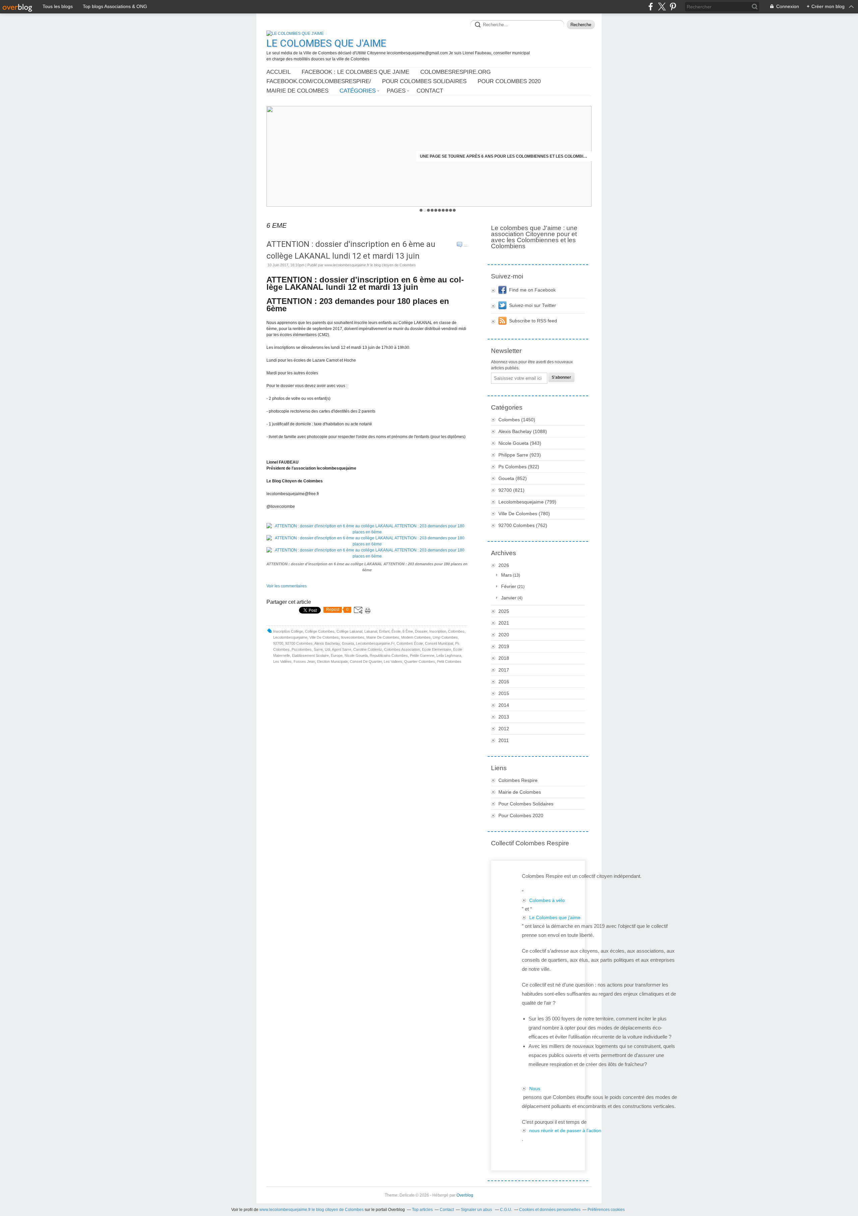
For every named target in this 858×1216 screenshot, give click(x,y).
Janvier (508, 597)
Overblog (464, 1195)
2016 (503, 681)
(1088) (522, 431)
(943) (519, 443)
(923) (519, 455)
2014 (503, 705)
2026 (503, 565)
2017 (503, 670)
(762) (522, 525)
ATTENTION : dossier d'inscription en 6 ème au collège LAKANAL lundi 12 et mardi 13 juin (350, 250)
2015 (503, 693)
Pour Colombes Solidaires (424, 81)
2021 (503, 623)
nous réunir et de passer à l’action (565, 1130)
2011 (503, 740)
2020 (503, 634)
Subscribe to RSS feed (533, 320)
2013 (503, 717)
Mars (506, 575)
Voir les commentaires (286, 586)
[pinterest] (673, 6)
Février (508, 586)
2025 (503, 611)
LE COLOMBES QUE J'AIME (326, 43)
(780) (524, 513)
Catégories (358, 91)
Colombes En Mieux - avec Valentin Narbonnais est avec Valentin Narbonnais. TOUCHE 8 (504, 156)
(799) (527, 502)
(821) (511, 490)
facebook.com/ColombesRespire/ (318, 81)
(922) (518, 466)
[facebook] (651, 6)
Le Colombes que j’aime (554, 917)
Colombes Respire (518, 780)
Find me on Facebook (532, 290)
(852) (512, 478)
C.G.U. (506, 1209)
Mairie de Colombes (297, 91)
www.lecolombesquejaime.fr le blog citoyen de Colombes (311, 1209)
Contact (430, 91)
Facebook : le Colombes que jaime (355, 72)
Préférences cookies (606, 1209)
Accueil (278, 72)
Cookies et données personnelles (549, 1209)
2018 (503, 658)
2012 (503, 728)
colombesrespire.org (455, 72)
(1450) (516, 419)
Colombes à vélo (547, 900)
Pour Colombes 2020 (509, 81)
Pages (396, 91)
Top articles (422, 1209)
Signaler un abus (477, 1209)
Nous (534, 1088)
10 (454, 210)
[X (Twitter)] (662, 6)
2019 (503, 646)
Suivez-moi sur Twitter (532, 305)
